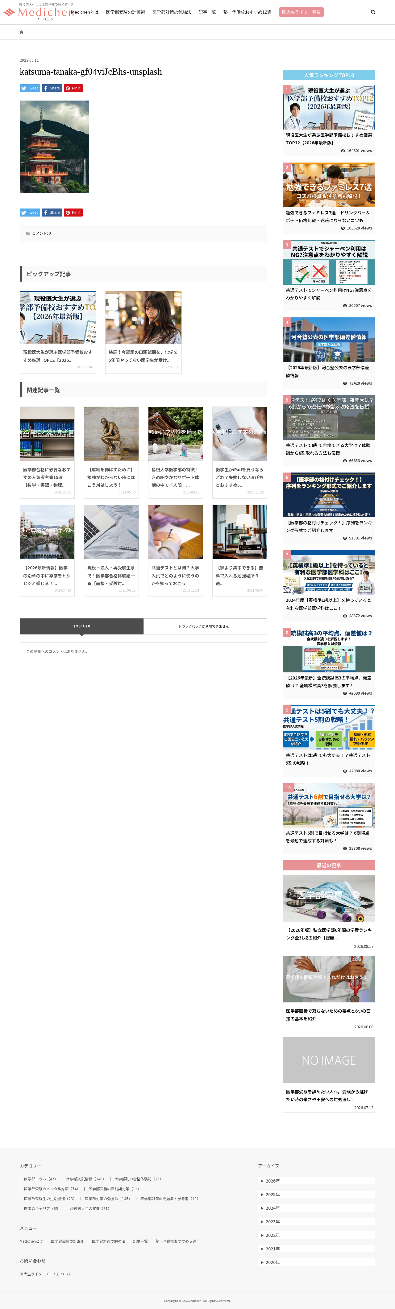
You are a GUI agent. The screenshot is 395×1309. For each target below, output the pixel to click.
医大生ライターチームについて (46, 1274)
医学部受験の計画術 (125, 12)
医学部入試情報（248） (86, 1179)
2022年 (273, 1235)
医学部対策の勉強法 (171, 12)
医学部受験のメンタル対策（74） (52, 1189)
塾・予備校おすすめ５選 (176, 1241)
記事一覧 (207, 12)
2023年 (273, 1221)
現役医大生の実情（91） (90, 1208)
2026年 (273, 1181)
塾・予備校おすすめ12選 (247, 12)
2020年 (273, 1262)
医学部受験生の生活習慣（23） (50, 1198)
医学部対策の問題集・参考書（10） (170, 1198)
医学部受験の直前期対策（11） (115, 1189)
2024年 (273, 1208)
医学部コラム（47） (41, 1179)
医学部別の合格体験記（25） (138, 1179)
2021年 (273, 1248)
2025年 (273, 1194)
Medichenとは (85, 12)
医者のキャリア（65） (43, 1208)
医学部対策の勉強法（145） (108, 1198)
